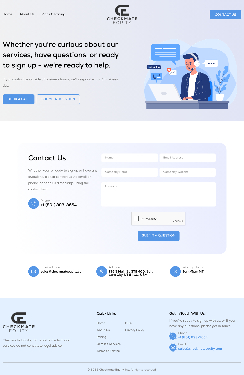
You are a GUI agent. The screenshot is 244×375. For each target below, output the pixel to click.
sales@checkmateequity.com (62, 271)
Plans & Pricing (53, 14)
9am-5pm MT (193, 271)
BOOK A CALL (19, 99)
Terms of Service (108, 351)
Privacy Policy (134, 330)
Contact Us (225, 15)
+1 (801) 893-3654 (59, 205)
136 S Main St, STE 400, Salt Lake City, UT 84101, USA (131, 273)
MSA (128, 323)
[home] (122, 14)
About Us (26, 14)
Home (7, 14)
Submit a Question (58, 99)
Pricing (101, 337)
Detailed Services (109, 344)
